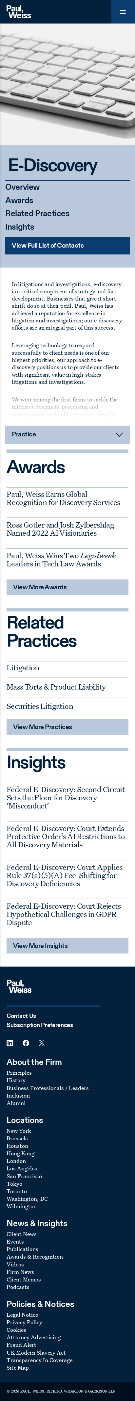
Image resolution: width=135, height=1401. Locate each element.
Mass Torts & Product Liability (56, 686)
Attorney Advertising (34, 1337)
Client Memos (24, 1279)
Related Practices (37, 214)
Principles (19, 1072)
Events (15, 1241)
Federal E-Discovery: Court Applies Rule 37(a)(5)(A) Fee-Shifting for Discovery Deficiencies (65, 875)
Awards (19, 201)
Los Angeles (22, 1168)
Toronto (17, 1191)
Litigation (23, 667)
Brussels (17, 1138)
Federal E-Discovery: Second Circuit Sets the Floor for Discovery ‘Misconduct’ (66, 797)
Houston (17, 1145)
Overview (22, 188)
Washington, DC (27, 1198)
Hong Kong (20, 1153)
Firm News (20, 1272)
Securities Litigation (40, 706)
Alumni (16, 1103)
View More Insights (40, 946)
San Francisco (24, 1176)
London (16, 1161)
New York (19, 1130)
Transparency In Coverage (39, 1360)
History (16, 1080)
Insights (19, 227)
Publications (22, 1249)
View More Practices (42, 727)
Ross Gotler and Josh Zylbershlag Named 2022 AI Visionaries (60, 528)
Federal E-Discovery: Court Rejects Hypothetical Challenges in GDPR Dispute (64, 914)
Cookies (16, 1329)
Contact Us (21, 1016)
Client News (22, 1234)
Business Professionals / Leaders (48, 1088)
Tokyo (14, 1183)
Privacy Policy (24, 1322)
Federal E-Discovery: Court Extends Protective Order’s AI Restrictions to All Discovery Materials (66, 836)
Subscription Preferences (40, 1025)
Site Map (18, 1367)
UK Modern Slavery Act (36, 1352)
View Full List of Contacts (48, 246)
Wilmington (22, 1206)
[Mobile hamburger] (123, 12)
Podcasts (18, 1287)
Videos (15, 1264)
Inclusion (18, 1095)
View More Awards (40, 587)
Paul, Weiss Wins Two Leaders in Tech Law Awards (61, 559)
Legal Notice (22, 1314)
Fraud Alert (21, 1344)
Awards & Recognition (35, 1256)
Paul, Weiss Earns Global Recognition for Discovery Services (63, 498)
